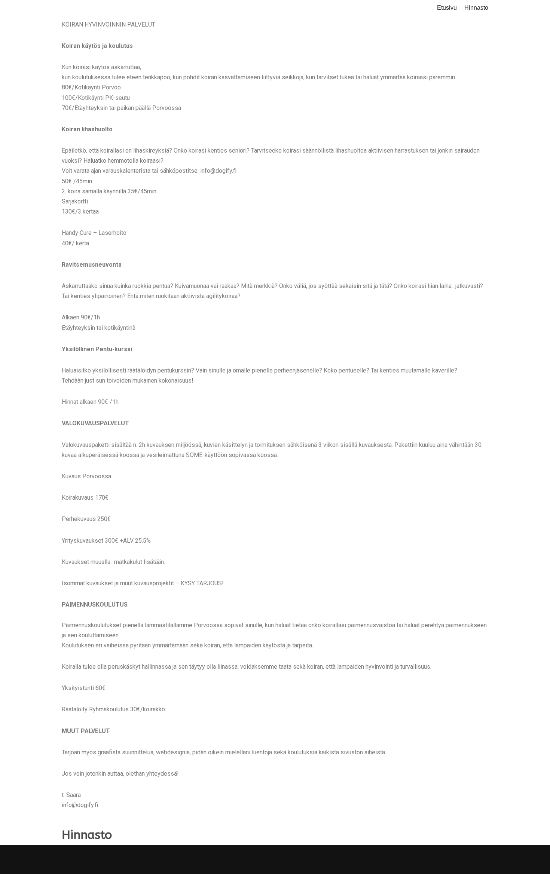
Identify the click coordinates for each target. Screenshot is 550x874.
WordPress (112, 864)
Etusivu (447, 7)
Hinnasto (476, 7)
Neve (69, 864)
